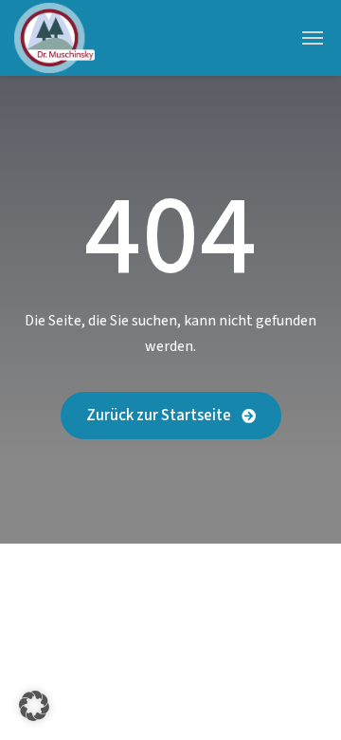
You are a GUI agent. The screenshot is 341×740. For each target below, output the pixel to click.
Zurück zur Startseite (160, 415)
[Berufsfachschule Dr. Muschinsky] (54, 38)
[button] (34, 706)
